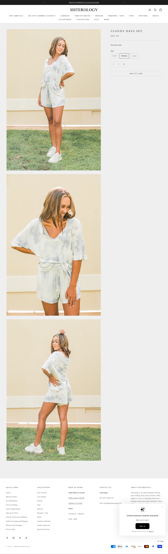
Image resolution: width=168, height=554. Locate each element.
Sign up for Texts (12, 513)
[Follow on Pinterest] (20, 538)
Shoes (39, 517)
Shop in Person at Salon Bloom (84, 2)
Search (8, 493)
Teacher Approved (43, 525)
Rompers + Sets (42, 513)
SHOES (156, 16)
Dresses (39, 501)
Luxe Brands (41, 497)
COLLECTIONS (82, 19)
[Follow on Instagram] (13, 538)
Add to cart (136, 73)
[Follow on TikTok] (26, 538)
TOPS (131, 16)
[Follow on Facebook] (7, 538)
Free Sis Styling (11, 505)
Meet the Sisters (11, 497)
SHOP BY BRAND (82, 16)
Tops (38, 505)
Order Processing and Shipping (17, 521)
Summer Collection (44, 521)
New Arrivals (41, 493)
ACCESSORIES (65, 19)
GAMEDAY (65, 16)
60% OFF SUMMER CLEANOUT (41, 16)
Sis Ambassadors (11, 501)
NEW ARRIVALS (16, 16)
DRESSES (99, 16)
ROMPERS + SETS (116, 16)
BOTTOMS (143, 16)
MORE (106, 19)
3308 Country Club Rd (76, 498)
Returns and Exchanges (14, 525)
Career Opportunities (13, 509)
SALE (96, 19)
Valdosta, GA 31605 (75, 503)
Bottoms (40, 509)
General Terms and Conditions (16, 517)
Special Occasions (43, 529)
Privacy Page (10, 529)
